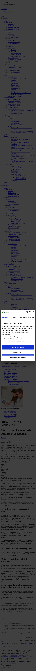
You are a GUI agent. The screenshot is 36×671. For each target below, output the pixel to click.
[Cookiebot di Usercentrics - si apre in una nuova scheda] (26, 312)
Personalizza (17, 352)
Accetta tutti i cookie (18, 347)
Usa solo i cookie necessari (18, 357)
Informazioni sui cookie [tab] (27, 317)
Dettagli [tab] (14, 317)
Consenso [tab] (5, 317)
